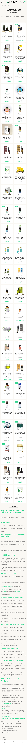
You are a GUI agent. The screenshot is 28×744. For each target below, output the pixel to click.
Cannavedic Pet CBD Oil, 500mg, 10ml (7, 198)
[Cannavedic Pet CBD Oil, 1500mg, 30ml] (20, 69)
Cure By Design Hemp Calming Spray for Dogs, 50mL (20, 117)
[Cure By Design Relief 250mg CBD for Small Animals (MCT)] (20, 347)
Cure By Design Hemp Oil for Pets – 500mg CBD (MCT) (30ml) (7, 77)
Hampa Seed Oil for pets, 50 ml (7, 394)
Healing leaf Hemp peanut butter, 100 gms (20, 455)
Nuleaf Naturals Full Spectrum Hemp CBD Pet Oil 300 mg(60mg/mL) (20, 539)
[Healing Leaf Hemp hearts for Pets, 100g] (20, 490)
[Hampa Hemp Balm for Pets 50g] (7, 328)
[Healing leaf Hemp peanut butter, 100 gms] (20, 448)
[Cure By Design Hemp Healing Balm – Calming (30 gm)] (7, 109)
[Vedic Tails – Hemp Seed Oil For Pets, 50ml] (7, 270)
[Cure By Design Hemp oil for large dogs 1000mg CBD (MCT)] (7, 149)
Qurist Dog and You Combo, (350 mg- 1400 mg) (20, 278)
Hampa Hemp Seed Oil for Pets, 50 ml (7, 317)
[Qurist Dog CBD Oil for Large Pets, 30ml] (7, 89)
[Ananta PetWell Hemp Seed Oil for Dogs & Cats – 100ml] (7, 347)
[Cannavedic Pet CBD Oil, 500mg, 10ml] (7, 190)
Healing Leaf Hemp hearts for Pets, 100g (19, 498)
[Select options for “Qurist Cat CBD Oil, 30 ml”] (19, 313)
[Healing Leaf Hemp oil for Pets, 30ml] (7, 490)
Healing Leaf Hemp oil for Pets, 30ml (7, 498)
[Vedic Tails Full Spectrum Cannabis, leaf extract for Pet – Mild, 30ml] (20, 249)
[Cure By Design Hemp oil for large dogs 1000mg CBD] (20, 470)
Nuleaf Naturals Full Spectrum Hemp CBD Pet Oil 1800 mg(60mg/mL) (20, 517)
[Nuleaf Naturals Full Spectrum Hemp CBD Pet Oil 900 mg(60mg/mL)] (7, 530)
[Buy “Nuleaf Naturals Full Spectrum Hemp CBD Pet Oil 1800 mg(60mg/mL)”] (19, 513)
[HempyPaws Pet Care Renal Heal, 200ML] (7, 406)
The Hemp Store (8, 16)
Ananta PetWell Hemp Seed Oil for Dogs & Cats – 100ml (7, 355)
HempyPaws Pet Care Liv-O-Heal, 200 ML (20, 394)
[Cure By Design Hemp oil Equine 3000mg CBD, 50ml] (7, 470)
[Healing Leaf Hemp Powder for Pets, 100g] (7, 169)
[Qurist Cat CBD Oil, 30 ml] (20, 309)
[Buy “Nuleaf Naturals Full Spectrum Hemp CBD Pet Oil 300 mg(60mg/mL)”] (19, 534)
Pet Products (16, 16)
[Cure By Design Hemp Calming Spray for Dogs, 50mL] (20, 109)
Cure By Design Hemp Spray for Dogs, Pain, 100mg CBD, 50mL (7, 237)
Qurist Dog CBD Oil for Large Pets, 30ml (7, 97)
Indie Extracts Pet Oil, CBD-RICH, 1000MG (19, 298)
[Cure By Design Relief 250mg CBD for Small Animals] (20, 190)
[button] (6, 32)
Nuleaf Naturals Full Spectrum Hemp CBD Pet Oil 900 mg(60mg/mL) (7, 539)
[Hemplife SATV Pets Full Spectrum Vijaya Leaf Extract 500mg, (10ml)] (7, 552)
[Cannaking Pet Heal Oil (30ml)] (20, 129)
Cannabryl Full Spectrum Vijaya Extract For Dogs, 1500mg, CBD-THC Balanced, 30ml (20, 56)
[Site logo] (12, 2)
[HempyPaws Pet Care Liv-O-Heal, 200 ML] (20, 387)
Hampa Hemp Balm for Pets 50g (7, 335)
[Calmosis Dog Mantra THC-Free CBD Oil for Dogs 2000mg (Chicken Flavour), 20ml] (20, 169)
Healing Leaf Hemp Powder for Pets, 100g (7, 177)
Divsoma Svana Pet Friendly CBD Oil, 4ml (7, 298)
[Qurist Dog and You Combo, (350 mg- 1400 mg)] (20, 270)
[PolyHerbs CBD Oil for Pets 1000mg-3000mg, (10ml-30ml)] (7, 48)
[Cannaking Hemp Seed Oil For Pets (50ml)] (7, 210)
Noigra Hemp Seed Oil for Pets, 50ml (20, 157)
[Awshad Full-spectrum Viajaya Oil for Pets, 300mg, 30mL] (7, 129)
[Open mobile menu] (1, 2)
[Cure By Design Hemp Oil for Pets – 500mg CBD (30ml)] (20, 28)
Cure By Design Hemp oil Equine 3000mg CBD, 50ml (7, 478)
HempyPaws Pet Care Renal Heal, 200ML (7, 413)
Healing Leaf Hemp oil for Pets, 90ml (7, 516)
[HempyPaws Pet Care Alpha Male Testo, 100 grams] (20, 406)
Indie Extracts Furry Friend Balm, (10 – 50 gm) (7, 375)
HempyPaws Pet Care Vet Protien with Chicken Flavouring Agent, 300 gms (20, 434)
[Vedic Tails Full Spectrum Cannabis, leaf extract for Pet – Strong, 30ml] (7, 249)
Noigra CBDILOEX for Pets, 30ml (19, 335)
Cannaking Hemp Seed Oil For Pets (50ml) (7, 218)
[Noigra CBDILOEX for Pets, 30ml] (20, 328)
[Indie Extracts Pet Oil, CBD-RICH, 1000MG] (20, 290)
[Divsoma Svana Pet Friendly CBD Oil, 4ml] (7, 290)
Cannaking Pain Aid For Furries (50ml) (20, 218)
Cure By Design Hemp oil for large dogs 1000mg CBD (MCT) (7, 157)
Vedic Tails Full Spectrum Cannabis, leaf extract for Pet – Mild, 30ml (20, 258)
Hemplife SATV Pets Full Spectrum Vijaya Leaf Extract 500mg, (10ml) (7, 559)
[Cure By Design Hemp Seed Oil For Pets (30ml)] (7, 28)
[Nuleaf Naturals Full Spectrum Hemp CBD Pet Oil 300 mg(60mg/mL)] (20, 530)
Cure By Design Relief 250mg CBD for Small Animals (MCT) (20, 355)
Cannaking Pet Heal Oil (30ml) (20, 137)
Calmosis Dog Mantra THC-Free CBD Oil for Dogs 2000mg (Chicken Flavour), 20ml (20, 178)
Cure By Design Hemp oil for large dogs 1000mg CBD (20, 478)
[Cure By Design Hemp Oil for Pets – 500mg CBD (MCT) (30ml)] (7, 69)
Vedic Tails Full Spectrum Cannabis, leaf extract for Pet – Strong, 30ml (7, 258)
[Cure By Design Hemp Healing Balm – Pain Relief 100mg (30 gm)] (20, 89)
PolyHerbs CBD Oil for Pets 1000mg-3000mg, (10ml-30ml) (7, 56)
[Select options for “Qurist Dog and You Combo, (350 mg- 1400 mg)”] (19, 274)
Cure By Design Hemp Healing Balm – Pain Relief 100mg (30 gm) (20, 97)
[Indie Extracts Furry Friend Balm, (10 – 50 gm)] (7, 367)
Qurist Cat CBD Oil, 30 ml (20, 316)
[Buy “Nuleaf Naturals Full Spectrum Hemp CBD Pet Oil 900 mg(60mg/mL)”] (6, 534)
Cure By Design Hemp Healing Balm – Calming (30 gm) (7, 117)
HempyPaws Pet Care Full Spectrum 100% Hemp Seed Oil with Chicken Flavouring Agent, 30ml (7, 457)
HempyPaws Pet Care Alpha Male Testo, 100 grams (20, 413)
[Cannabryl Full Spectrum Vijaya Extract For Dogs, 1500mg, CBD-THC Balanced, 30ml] (20, 48)
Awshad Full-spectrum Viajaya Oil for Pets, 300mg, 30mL (7, 137)
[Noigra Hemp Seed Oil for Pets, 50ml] (20, 149)
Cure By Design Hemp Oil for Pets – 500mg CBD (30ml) (20, 36)
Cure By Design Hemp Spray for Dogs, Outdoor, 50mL (20, 237)
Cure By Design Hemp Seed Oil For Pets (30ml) (7, 35)
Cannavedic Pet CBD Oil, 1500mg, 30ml (20, 77)
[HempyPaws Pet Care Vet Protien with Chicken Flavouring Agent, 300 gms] (20, 426)
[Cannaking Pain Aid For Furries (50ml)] (20, 210)
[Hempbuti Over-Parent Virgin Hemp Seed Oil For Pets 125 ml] (20, 367)
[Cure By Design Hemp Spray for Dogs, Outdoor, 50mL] (20, 229)
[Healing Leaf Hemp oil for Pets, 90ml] (7, 509)
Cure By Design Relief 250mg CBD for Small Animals (20, 198)
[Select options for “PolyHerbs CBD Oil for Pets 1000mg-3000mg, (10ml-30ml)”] (6, 52)
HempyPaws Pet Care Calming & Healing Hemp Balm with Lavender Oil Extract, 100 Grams (7, 435)
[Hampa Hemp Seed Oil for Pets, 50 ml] (7, 309)
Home (2, 16)
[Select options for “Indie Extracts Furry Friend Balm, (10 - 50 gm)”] (6, 370)
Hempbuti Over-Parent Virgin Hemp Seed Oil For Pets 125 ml (20, 375)
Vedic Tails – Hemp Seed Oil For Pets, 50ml (7, 278)
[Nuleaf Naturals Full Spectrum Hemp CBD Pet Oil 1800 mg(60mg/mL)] (20, 509)
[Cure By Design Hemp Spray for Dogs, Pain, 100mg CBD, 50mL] (7, 229)
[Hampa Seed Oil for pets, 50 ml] (7, 387)
